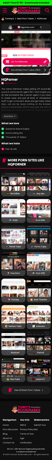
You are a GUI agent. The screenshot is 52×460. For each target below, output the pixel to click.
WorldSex (15, 193)
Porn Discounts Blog (10, 431)
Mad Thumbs (40, 299)
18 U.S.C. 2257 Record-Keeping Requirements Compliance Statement (26, 450)
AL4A (15, 220)
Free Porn (15, 273)
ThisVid (40, 352)
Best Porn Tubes (25, 18)
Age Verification (26, 440)
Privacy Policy (27, 429)
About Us (7, 438)
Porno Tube (40, 246)
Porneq (15, 299)
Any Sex (40, 193)
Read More (8, 116)
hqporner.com (27, 27)
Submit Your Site (40, 427)
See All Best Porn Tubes (27, 390)
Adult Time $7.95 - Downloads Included (26, 2)
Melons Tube (15, 326)
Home (6, 425)
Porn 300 (40, 273)
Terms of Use (27, 433)
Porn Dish (40, 220)
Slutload (15, 352)
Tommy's (9, 18)
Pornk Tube (15, 246)
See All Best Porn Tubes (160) (25, 70)
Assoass (40, 326)
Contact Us (8, 442)
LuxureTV (40, 379)
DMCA (23, 425)
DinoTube (15, 379)
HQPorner (23, 61)
